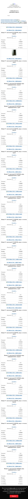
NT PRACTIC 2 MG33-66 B (14, 307)
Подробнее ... (14, 36)
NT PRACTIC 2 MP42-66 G (14, 466)
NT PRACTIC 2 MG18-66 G (14, 58)
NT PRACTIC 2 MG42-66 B (14, 398)
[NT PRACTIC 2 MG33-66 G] (14, 327)
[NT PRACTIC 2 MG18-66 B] (14, 27)
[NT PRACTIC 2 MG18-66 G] (14, 55)
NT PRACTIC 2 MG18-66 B (14, 30)
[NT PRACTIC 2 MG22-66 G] (14, 146)
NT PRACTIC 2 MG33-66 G (14, 330)
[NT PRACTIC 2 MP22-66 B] (14, 191)
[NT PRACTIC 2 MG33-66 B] (14, 304)
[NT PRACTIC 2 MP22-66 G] (14, 168)
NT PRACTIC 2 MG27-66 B (14, 217)
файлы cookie (12, 488)
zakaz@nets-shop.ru (14, 12)
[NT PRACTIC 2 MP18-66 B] (14, 78)
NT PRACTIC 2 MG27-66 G (14, 239)
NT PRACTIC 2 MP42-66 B (14, 443)
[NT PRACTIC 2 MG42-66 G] (14, 418)
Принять (14, 496)
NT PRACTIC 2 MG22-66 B (14, 126)
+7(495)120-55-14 (14, 10)
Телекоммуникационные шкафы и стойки (8, 19)
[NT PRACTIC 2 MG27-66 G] (14, 236)
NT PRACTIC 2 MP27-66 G (14, 285)
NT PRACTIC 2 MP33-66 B (14, 353)
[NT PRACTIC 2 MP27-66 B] (14, 259)
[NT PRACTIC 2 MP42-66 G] (14, 463)
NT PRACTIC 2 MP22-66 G (14, 172)
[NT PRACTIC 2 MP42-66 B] (14, 440)
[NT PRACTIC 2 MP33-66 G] (14, 372)
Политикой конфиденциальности (17, 491)
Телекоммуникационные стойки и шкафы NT (9, 20)
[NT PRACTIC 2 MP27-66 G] (14, 282)
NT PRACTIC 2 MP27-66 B (14, 262)
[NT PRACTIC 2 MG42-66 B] (14, 395)
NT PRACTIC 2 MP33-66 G (14, 375)
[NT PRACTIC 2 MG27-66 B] (14, 214)
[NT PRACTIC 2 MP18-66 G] (14, 100)
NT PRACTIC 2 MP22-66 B (14, 194)
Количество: (9, 37)
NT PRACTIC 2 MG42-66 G (14, 421)
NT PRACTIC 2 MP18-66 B (14, 81)
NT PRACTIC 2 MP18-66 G (14, 104)
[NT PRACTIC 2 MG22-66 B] (14, 123)
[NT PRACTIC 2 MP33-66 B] (14, 350)
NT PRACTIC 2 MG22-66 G (14, 149)
